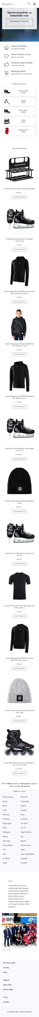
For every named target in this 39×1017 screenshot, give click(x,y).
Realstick (24, 858)
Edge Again (7, 823)
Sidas (5, 863)
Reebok (24, 810)
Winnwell (24, 797)
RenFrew (6, 815)
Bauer (5, 806)
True (4, 854)
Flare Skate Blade (27, 854)
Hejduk (23, 806)
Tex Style (24, 823)
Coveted (24, 863)
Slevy (5, 972)
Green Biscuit (8, 845)
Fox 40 (23, 828)
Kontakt (6, 1002)
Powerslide (25, 801)
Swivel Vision (26, 845)
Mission (23, 841)
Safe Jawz (6, 841)
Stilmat (5, 836)
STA (4, 850)
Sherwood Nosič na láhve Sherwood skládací (19, 189)
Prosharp (6, 819)
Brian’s (5, 801)
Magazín (6, 980)
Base (23, 815)
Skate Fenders (26, 832)
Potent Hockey (8, 797)
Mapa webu (7, 985)
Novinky (6, 968)
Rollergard (6, 832)
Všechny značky (9, 963)
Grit (22, 836)
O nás (5, 997)
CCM (4, 810)
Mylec (5, 828)
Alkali (23, 850)
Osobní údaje (8, 989)
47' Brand (6, 858)
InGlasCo (24, 819)
